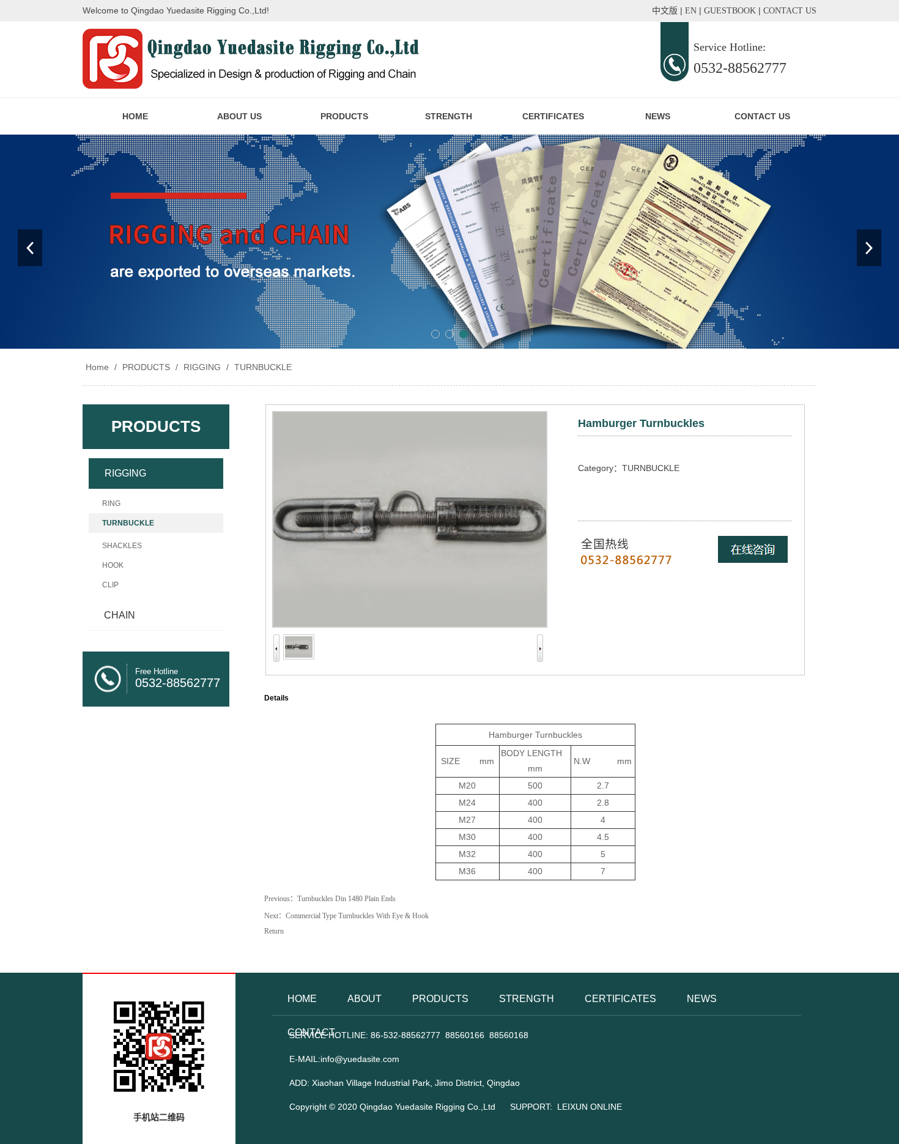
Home (97, 367)
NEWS (657, 116)
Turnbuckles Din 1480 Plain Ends (346, 898)
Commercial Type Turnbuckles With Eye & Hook (357, 916)
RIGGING (202, 367)
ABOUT (364, 999)
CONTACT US (762, 116)
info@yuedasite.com (359, 1059)
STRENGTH (448, 116)
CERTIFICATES (553, 116)
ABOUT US (239, 116)
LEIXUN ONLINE (589, 1107)
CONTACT (311, 1032)
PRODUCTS (344, 116)
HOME (135, 116)
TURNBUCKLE (262, 367)
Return (274, 931)
